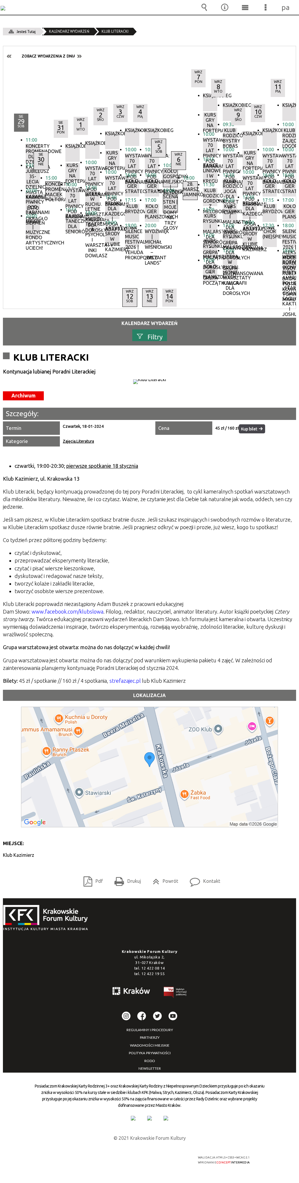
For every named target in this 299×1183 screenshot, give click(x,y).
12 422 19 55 (153, 974)
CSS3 (149, 1160)
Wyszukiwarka (204, 7)
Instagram (126, 1016)
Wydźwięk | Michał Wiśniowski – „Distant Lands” (152, 238)
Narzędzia (224, 7)
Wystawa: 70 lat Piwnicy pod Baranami (289, 162)
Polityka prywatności (150, 1053)
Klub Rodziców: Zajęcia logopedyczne (289, 137)
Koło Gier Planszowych (289, 211)
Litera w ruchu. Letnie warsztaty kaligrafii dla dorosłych (230, 263)
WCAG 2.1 (168, 1159)
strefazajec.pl (125, 681)
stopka (47, 918)
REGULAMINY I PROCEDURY (149, 1030)
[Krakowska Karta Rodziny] (133, 1118)
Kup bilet (249, 429)
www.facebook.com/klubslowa (67, 611)
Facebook (141, 1016)
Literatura (85, 441)
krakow (131, 992)
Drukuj (125, 879)
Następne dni (79, 56)
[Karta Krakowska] (166, 1118)
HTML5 (140, 1160)
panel (285, 7)
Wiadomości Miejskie (149, 1045)
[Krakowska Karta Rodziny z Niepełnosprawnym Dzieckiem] (149, 1118)
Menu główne (245, 7)
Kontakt (202, 879)
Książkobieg (152, 130)
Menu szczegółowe (265, 7)
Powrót (163, 879)
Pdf (91, 879)
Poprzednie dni (9, 56)
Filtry (155, 336)
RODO (149, 1061)
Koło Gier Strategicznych (289, 186)
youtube (172, 1016)
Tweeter (157, 1016)
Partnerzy (149, 1037)
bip (175, 993)
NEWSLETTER (149, 1068)
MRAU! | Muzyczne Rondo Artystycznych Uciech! (33, 228)
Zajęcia (69, 441)
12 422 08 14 (153, 968)
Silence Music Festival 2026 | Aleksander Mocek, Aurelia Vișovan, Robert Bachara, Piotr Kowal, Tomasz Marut (289, 238)
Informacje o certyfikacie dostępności (75, 1161)
